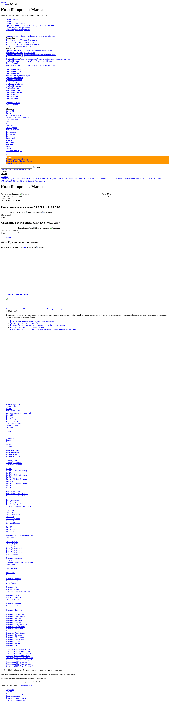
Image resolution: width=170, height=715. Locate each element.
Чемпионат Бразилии (14, 635)
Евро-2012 (10, 521)
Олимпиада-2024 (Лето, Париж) (18, 651)
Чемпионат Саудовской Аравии (18, 625)
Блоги (8, 155)
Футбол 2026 (11, 407)
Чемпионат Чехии (13, 643)
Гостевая (9, 159)
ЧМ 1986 (9, 487)
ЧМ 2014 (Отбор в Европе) (16, 483)
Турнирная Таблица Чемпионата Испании (37, 59)
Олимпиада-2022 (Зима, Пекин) (18, 654)
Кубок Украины (12, 32)
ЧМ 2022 (9, 473)
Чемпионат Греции (13, 645)
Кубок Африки (11, 128)
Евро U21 (9, 121)
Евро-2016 (10, 517)
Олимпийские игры (14, 151)
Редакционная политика (15, 700)
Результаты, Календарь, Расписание (20, 562)
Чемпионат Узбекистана (15, 627)
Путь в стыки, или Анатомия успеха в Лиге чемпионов (32, 321)
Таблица (9, 560)
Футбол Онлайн (12, 23)
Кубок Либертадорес (14, 423)
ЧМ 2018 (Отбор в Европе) (16, 479)
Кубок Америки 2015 (14, 552)
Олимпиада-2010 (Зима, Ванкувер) (19, 666)
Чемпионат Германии (14, 595)
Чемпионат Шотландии (15, 639)
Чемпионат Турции (13, 631)
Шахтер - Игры (12, 161)
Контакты (9, 692)
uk (2, 2)
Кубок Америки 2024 (14, 544)
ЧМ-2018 (9, 477)
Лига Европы (11, 132)
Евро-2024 (10, 111)
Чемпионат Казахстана (15, 629)
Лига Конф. (10, 134)
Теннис (8, 149)
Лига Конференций (13, 421)
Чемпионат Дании (13, 641)
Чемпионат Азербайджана (16, 633)
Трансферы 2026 (12, 461)
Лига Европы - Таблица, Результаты (20, 42)
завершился (32, 181)
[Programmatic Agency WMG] (1, 705)
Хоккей (9, 140)
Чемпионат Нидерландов (15, 616)
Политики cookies (13, 696)
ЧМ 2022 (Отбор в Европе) (16, 475)
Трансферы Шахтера (47, 36)
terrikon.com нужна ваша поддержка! (16, 169)
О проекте (10, 690)
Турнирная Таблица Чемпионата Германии (39, 55)
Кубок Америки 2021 (14, 546)
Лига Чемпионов (12, 130)
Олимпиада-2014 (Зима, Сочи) (18, 662)
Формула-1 (10, 138)
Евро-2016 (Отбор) (13, 519)
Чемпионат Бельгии (13, 618)
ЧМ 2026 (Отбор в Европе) (16, 471)
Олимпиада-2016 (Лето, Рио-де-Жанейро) (22, 660)
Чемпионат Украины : (14, 558)
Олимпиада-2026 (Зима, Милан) (18, 649)
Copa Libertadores (12, 105)
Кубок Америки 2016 (14, 550)
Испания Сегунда (13, 589)
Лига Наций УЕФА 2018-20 (17, 496)
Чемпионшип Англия (14, 53)
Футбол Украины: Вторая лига (18, 30)
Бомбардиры (10, 564)
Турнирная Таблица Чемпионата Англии (36, 51)
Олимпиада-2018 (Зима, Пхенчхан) (19, 658)
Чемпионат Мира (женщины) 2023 (19, 535)
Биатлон (9, 144)
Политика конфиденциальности (18, 694)
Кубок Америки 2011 (14, 554)
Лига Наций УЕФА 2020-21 (17, 494)
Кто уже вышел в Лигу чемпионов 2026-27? (27, 327)
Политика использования (16, 698)
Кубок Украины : (12, 569)
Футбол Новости (12, 19)
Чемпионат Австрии (14, 620)
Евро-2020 (10, 512)
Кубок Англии (29, 53)
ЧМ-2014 (9, 481)
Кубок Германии (28, 57)
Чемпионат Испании (14, 587)
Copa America (11, 126)
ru (5, 2)
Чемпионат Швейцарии (15, 637)
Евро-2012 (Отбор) (13, 523)
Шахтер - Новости (21, 159)
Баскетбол (10, 142)
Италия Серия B (12, 63)
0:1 (25, 247)
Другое (8, 136)
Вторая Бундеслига (13, 57)
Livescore (23, 23)
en (4, 2)
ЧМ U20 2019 (11, 531)
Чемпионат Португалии (15, 614)
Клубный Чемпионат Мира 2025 (18, 117)
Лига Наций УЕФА (13, 115)
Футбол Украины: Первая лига (18, 28)
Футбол (4, 4)
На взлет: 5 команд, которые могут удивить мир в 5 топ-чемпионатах (37, 325)
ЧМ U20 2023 (11, 529)
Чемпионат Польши (13, 622)
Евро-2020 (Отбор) (13, 515)
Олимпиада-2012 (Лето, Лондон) (18, 664)
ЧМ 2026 (9, 113)
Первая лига (10, 573)
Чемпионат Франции (14, 610)
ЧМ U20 (9, 124)
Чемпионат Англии (13, 579)
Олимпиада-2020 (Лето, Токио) (18, 656)
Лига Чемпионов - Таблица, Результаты (21, 40)
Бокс (8, 146)
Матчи (8, 237)
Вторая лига (10, 575)
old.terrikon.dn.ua (26, 686)
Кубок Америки (12, 542)
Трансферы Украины (29, 36)
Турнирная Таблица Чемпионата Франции (38, 65)
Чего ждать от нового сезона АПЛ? (24, 323)
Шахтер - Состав (25, 161)
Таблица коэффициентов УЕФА (18, 46)
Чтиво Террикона (17, 293)
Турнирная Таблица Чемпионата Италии (36, 61)
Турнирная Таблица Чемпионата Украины (38, 26)
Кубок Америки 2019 (14, 548)
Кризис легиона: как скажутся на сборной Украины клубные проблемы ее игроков (43, 329)
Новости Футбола (13, 405)
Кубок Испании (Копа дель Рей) (18, 591)
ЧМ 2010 (9, 485)
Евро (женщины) (12, 119)
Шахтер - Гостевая (13, 456)
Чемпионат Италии (13, 604)
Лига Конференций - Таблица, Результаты (22, 44)
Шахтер (9, 157)
